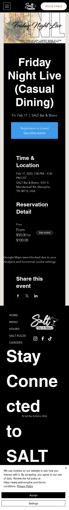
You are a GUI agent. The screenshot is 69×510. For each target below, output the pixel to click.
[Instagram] (35, 338)
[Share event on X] (27, 295)
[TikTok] (50, 338)
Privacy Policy (25, 486)
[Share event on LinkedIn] (36, 295)
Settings (33, 503)
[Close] (63, 470)
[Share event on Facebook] (18, 295)
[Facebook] (42, 338)
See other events (34, 132)
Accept (33, 495)
